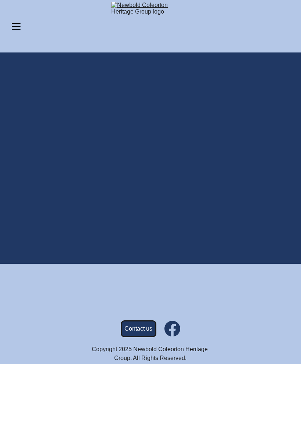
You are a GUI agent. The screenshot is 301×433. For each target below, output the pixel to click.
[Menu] (16, 26)
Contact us (138, 328)
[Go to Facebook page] (172, 328)
